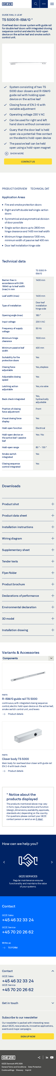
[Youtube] (51, 1057)
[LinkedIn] (47, 1057)
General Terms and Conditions (14, 1067)
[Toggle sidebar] (44, 4)
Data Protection (34, 1067)
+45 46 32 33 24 (18, 919)
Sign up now (28, 1036)
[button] (3, 862)
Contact (7, 971)
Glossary (19, 1070)
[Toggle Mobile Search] (36, 4)
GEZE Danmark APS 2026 (12, 1064)
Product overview (14, 188)
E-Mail (39, 819)
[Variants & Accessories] (28, 659)
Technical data (40, 188)
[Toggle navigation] (52, 4)
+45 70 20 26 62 (17, 931)
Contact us (28, 161)
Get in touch (10, 1003)
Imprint (28, 1070)
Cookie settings (8, 1070)
